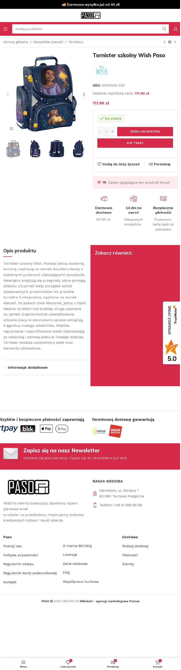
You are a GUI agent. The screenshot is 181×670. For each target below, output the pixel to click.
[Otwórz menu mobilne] (5, 29)
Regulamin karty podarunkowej (30, 573)
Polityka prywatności (20, 555)
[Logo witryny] (90, 15)
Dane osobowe (75, 564)
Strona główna (15, 42)
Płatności (130, 555)
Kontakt (9, 582)
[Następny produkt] (175, 42)
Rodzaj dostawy (135, 546)
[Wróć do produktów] (169, 42)
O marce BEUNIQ (77, 546)
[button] (7, 94)
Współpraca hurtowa (81, 581)
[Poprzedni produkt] (164, 42)
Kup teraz (135, 143)
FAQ (66, 572)
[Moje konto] (175, 29)
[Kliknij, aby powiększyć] (12, 129)
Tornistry (75, 42)
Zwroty (128, 564)
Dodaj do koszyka (145, 131)
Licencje (70, 555)
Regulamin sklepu (18, 564)
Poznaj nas (12, 546)
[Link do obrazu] (28, 487)
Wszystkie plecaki (48, 42)
